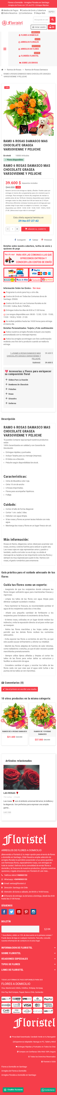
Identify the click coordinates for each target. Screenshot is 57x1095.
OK (48, 929)
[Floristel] (12, 23)
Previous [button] (2, 720)
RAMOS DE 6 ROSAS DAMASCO (14, 731)
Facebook (4, 912)
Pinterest (48, 240)
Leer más (7, 812)
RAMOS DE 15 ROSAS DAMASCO (42, 733)
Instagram (33, 912)
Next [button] (54, 720)
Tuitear (35, 240)
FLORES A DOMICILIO (15, 984)
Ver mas (36, 288)
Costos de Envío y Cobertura (33, 10)
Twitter (11, 912)
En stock (7, 155)
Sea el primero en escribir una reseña (20, 689)
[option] (14, 724)
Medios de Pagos (9, 10)
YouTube (19, 912)
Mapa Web (39, 13)
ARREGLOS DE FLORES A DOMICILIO (21, 850)
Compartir (21, 240)
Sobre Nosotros (10, 13)
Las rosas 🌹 (11, 793)
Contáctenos (26, 13)
